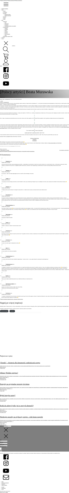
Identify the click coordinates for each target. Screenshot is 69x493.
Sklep (2, 9)
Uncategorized (7, 99)
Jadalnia (6, 28)
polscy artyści (21, 151)
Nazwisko (1, 442)
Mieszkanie (7, 23)
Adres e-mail (2, 444)
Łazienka (6, 31)
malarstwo (15, 151)
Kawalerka (6, 24)
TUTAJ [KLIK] (40, 130)
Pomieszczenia (5, 27)
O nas (3, 38)
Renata (7, 275)
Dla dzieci (4, 13)
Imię (0, 439)
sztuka (31, 151)
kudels (7, 222)
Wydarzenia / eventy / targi (7, 36)
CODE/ (7, 492)
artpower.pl (8, 161)
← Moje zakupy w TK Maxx (4, 150)
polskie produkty (27, 151)
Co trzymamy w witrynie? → (64, 150)
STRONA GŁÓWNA (5, 8)
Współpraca (4, 488)
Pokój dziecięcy (7, 34)
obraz (18, 151)
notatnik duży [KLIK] (35, 132)
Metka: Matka (8, 214)
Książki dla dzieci (8, 14)
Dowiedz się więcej (4, 311)
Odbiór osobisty (4, 485)
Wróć (1, 101)
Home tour (5, 21)
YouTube (3, 37)
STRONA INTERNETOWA (34, 138)
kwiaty (13, 151)
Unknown (7, 170)
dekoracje (7, 151)
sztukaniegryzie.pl (9, 256)
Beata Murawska (3, 151)
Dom (5, 22)
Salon (6, 35)
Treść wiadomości (3, 446)
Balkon (6, 30)
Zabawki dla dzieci (8, 15)
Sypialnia (6, 29)
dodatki (10, 151)
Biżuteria (4, 16)
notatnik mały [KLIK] (28, 132)
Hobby (4, 19)
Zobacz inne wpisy (3, 424)
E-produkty (5, 12)
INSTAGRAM (34, 140)
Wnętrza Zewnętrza (9, 205)
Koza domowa (8, 194)
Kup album (12, 311)
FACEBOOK (34, 139)
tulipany (33, 151)
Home (1, 99)
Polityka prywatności (5, 482)
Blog (2, 20)
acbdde (7, 178)
